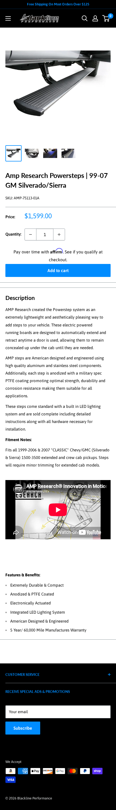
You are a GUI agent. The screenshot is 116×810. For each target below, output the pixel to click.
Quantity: (13, 234)
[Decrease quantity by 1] (30, 234)
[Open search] (85, 18)
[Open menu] (8, 18)
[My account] (95, 18)
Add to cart (58, 270)
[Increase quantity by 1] (59, 234)
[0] (106, 18)
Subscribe (22, 728)
